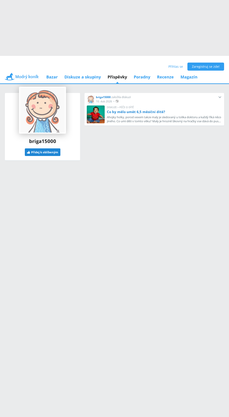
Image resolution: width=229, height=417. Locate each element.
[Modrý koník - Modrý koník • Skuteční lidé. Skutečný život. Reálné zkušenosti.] (21, 78)
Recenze (165, 77)
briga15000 (103, 97)
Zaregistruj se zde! (206, 66)
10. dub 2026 (104, 101)
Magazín (188, 77)
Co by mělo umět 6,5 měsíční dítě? (136, 112)
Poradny (142, 77)
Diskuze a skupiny (82, 77)
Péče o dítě (126, 107)
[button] (117, 101)
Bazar (52, 77)
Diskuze (112, 107)
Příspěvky (117, 77)
